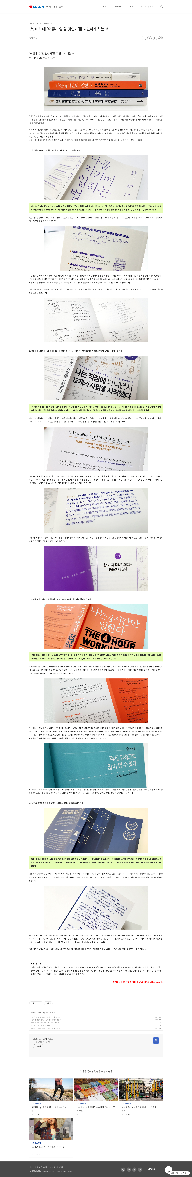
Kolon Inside (117, 6)
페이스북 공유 (144, 38)
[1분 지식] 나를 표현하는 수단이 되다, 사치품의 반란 (45, 1020)
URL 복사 (160, 38)
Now (105, 6)
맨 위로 (168, 1170)
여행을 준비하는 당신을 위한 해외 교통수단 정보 (44, 1023)
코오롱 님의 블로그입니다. (41, 1042)
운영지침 (44, 1167)
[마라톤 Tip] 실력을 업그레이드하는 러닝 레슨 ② (44, 1028)
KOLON (35, 1171)
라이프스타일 (47, 23)
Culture (130, 6)
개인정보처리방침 (57, 1167)
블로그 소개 (33, 1167)
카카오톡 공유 (149, 38)
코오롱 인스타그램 (140, 1169)
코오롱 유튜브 (129, 1169)
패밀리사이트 (152, 1169)
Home (31, 23)
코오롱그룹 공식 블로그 (43, 1038)
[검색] (161, 6)
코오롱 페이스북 (134, 1169)
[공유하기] (37, 1003)
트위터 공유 (155, 38)
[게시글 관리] (40, 1003)
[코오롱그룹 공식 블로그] (47, 7)
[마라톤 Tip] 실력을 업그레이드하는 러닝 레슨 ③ (44, 1017)
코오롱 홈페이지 (123, 1169)
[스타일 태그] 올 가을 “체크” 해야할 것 (41, 1025)
